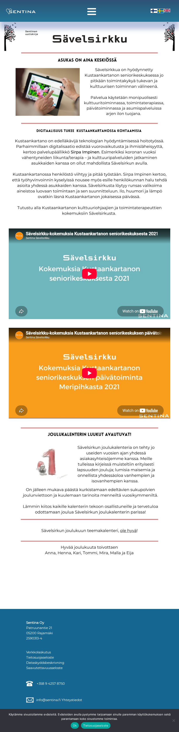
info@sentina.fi (48, 700)
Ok (75, 725)
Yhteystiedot (71, 700)
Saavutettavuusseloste (44, 668)
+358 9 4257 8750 (50, 683)
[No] (173, 720)
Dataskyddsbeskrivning (45, 663)
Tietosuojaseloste (40, 657)
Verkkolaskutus (38, 652)
